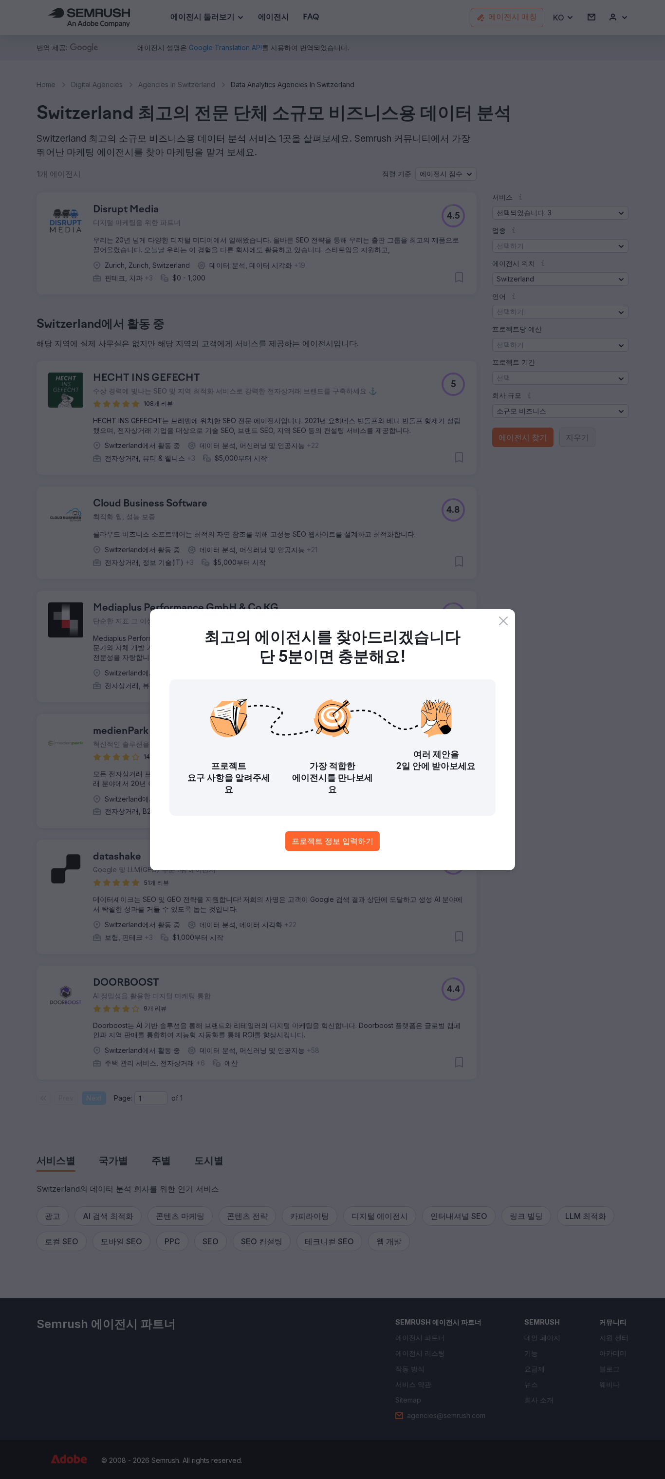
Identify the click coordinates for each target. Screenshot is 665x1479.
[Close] (503, 621)
